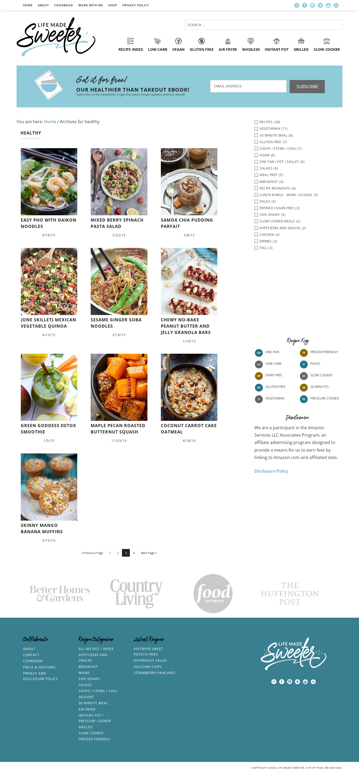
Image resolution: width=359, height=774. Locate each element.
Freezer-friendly (95, 739)
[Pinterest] (296, 5)
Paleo (315, 363)
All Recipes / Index (96, 649)
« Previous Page (92, 553)
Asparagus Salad (150, 660)
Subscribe (307, 86)
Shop (112, 5)
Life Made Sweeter (56, 36)
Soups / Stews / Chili (98, 691)
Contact (31, 655)
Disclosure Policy (271, 471)
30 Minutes (319, 386)
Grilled (86, 727)
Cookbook (63, 5)
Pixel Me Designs (329, 768)
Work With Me (90, 5)
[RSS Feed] (336, 5)
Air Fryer (87, 709)
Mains (84, 673)
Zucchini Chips (148, 667)
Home (28, 5)
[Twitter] (320, 5)
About (43, 5)
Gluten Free (275, 386)
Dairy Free (273, 375)
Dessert (86, 697)
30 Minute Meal (93, 703)
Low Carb (273, 363)
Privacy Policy (135, 5)
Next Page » (149, 553)
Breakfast (88, 667)
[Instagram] (312, 5)
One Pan (272, 352)
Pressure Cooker (324, 398)
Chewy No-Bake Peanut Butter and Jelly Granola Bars (186, 326)
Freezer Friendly (324, 352)
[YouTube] (328, 5)
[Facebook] (304, 5)
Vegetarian (274, 398)
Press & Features (39, 667)
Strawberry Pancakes (155, 673)
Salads (85, 685)
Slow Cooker (321, 375)
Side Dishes (89, 679)
